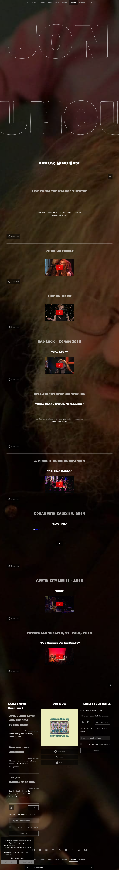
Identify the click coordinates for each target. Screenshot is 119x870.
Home (34, 2)
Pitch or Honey (59, 250)
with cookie (9, 862)
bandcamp (61, 751)
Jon (57, 2)
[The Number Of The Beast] (59, 656)
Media (73, 2)
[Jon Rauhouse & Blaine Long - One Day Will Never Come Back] (59, 729)
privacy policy (33, 827)
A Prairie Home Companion (59, 461)
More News (33, 808)
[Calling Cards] (59, 484)
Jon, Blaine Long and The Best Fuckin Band (22, 720)
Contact (83, 2)
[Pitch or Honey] (59, 267)
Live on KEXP (60, 296)
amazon (61, 757)
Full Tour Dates (102, 722)
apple (61, 762)
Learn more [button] (8, 854)
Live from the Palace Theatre (59, 191)
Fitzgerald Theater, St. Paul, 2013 (59, 633)
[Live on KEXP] (59, 312)
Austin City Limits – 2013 (59, 580)
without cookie (26, 862)
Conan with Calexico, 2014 (59, 513)
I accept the (28, 827)
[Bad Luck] (59, 365)
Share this (15, 236)
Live (50, 2)
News (42, 2)
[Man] (59, 604)
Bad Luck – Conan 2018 (59, 341)
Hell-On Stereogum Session (59, 394)
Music (64, 2)
